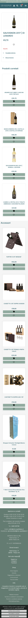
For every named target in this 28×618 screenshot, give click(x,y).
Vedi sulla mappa (13, 556)
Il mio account (14, 577)
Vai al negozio (14, 571)
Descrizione (10, 58)
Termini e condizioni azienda (14, 599)
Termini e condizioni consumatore (14, 597)
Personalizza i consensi (14, 613)
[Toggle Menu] (26, 5)
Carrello (14, 573)
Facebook (14, 563)
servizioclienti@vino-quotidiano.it (17, 531)
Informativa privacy (14, 601)
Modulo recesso (14, 594)
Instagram (14, 561)
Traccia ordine (14, 579)
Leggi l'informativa (19, 608)
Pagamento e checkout (14, 575)
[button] (17, 5)
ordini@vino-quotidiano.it (16, 529)
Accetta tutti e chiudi (14, 616)
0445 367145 (15, 526)
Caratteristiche (10, 53)
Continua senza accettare (14, 610)
